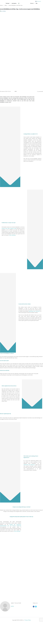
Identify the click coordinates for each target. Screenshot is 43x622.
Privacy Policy (27, 620)
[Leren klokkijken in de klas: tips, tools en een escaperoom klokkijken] (21, 50)
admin (12, 606)
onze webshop (12, 235)
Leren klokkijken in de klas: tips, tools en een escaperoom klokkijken (20, 9)
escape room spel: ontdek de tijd (9, 228)
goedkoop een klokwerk (34, 311)
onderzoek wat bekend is (29, 464)
